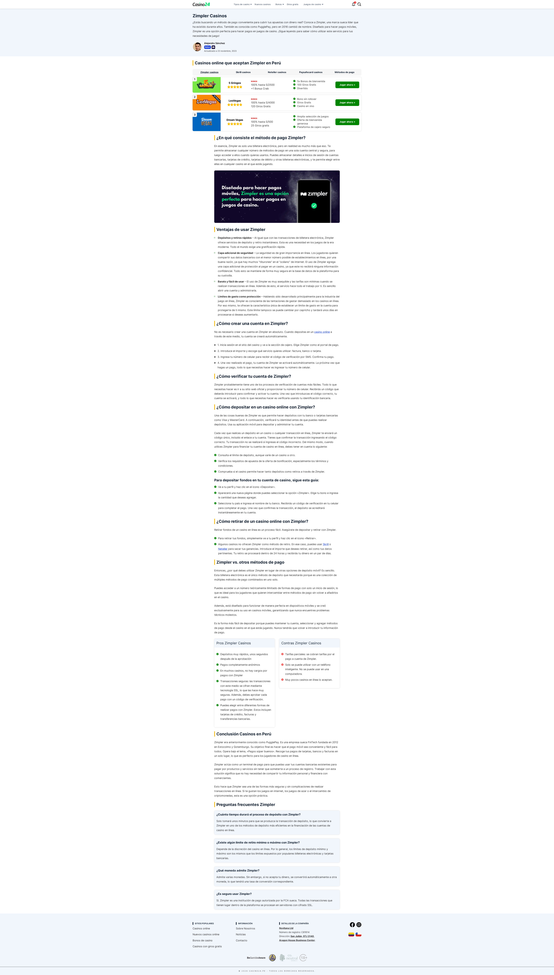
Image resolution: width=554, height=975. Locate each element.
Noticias (241, 934)
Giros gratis (292, 4)
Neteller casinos (277, 72)
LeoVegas (235, 100)
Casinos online (201, 928)
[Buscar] (359, 4)
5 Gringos (235, 82)
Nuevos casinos (263, 4)
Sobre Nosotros (245, 928)
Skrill (326, 544)
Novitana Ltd (286, 928)
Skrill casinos (243, 72)
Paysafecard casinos (310, 72)
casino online (322, 331)
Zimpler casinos (209, 72)
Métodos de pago (344, 72)
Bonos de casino (203, 940)
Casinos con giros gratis (207, 946)
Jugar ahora (346, 84)
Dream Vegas (235, 119)
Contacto (241, 940)
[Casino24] (201, 4)
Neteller (223, 548)
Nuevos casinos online (206, 934)
